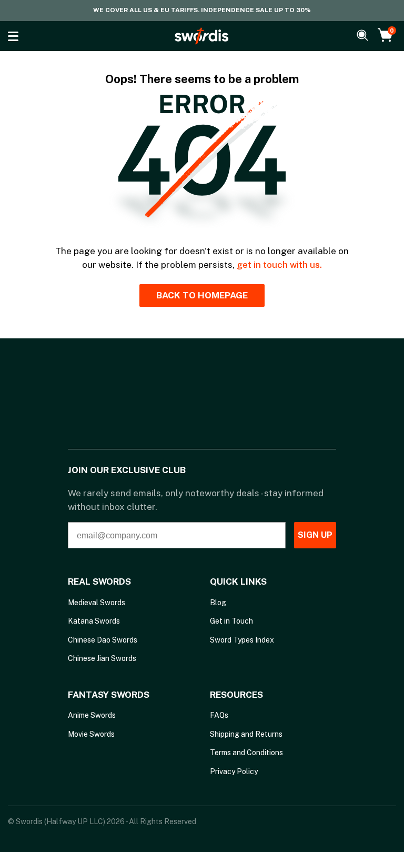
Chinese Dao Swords (102, 640)
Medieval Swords (96, 602)
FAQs (219, 715)
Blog (218, 602)
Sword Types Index (242, 640)
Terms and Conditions (246, 752)
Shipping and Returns (246, 734)
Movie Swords (91, 734)
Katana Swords (94, 621)
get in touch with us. (279, 264)
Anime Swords (92, 715)
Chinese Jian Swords (102, 658)
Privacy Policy (234, 771)
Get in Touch (231, 621)
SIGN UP (315, 535)
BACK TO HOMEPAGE (202, 295)
